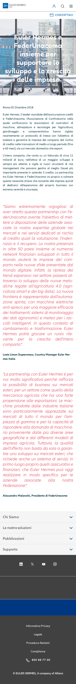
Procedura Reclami (38, 643)
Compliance (38, 651)
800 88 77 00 (41, 660)
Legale (38, 634)
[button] (62, 6)
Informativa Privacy (38, 626)
